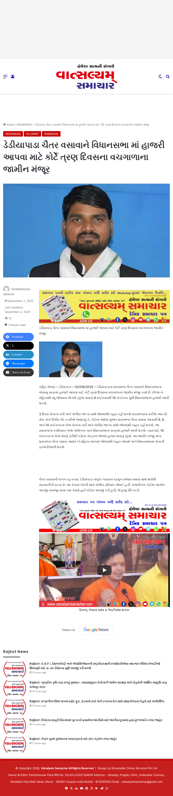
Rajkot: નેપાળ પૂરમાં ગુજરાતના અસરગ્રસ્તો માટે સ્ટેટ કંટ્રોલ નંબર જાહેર (73, 739)
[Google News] (96, 630)
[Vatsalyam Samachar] (86, 76)
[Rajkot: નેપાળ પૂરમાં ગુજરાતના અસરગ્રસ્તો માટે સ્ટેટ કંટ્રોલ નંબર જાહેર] (14, 745)
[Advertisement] (86, 29)
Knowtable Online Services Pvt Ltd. (135, 768)
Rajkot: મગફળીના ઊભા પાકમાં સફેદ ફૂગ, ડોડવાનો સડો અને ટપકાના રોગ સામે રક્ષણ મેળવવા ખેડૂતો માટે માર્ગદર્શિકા (97, 701)
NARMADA (51, 134)
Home (10, 124)
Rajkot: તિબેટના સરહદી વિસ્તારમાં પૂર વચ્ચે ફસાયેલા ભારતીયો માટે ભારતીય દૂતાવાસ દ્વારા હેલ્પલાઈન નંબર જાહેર (96, 720)
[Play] (104, 570)
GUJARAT (32, 134)
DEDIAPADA (24, 124)
